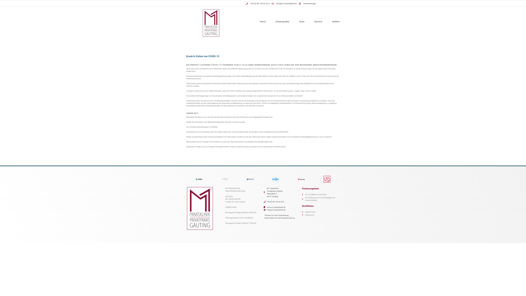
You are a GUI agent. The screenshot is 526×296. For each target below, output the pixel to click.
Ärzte (302, 21)
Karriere (318, 21)
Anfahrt (336, 21)
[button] (189, 179)
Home (263, 21)
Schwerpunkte (282, 21)
